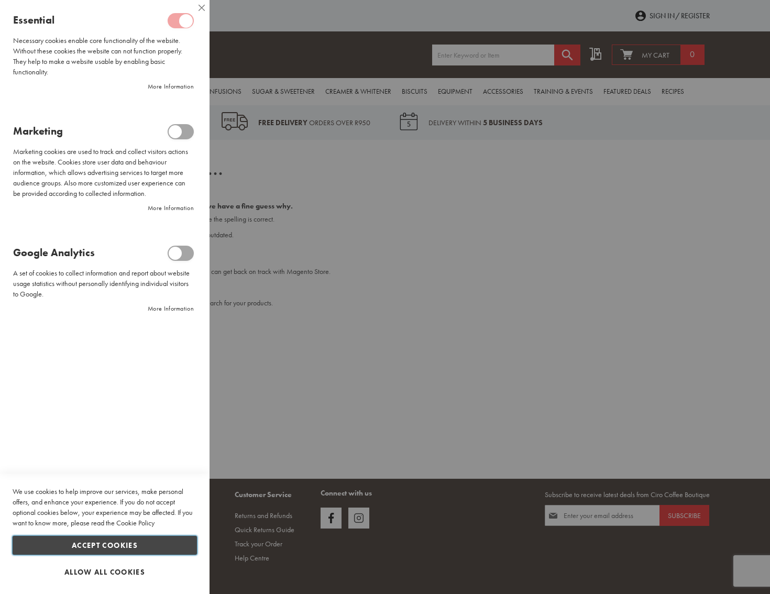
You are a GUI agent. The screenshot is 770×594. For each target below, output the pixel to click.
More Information (171, 86)
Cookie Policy (135, 522)
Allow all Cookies (104, 572)
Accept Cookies (105, 545)
